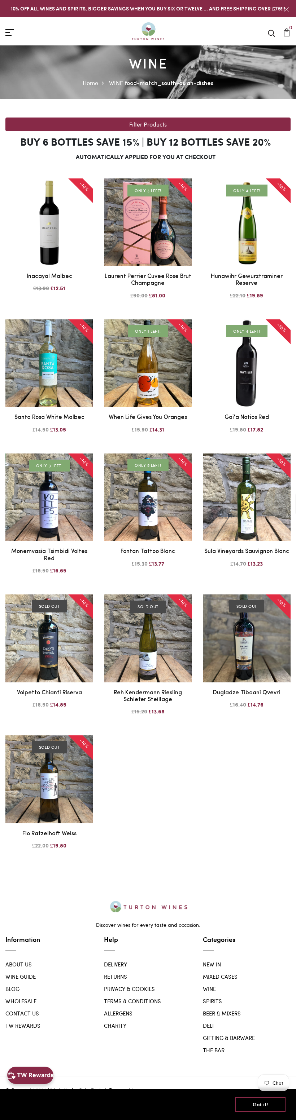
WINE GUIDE (20, 976)
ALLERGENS (118, 1013)
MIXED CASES (220, 976)
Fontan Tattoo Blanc (148, 551)
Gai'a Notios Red (247, 417)
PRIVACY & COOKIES (129, 988)
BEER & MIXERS (222, 1013)
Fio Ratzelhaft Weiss (49, 834)
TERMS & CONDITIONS (132, 1001)
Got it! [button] (260, 1104)
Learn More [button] (26, 1109)
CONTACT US (22, 1013)
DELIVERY (115, 964)
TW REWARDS (22, 1025)
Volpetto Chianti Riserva (49, 693)
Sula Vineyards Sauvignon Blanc (246, 551)
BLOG (12, 988)
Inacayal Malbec (49, 276)
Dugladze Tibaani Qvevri (246, 693)
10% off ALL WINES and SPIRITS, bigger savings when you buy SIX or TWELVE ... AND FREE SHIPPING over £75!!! (148, 8)
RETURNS (115, 976)
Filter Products (148, 124)
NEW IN (212, 964)
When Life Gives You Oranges (148, 417)
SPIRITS (212, 1001)
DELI (208, 1025)
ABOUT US (18, 964)
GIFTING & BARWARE (229, 1037)
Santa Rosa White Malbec (49, 417)
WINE (116, 83)
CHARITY (115, 1025)
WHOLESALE (20, 1001)
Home (90, 83)
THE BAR (214, 1050)
